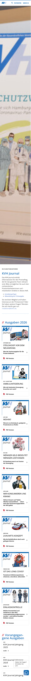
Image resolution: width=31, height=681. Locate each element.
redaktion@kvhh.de (9, 308)
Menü (25, 3)
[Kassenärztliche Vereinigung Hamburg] (4, 3)
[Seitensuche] (12, 3)
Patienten (17, 3)
